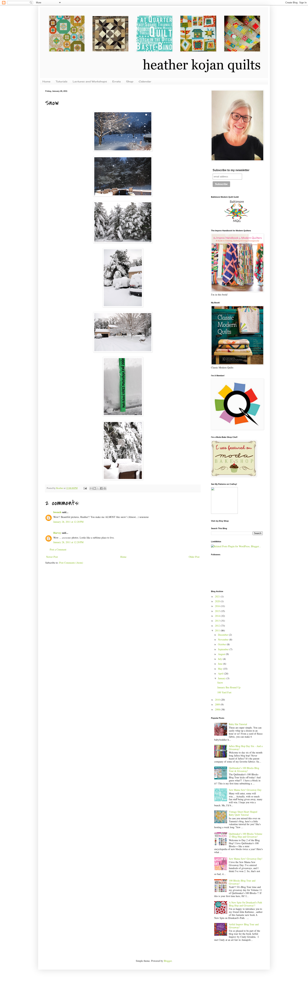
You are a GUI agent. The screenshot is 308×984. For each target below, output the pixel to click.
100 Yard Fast (224, 692)
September (223, 649)
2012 (218, 625)
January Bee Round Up (228, 687)
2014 (218, 616)
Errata (116, 81)
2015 (218, 611)
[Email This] (91, 488)
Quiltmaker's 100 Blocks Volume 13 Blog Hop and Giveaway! (245, 835)
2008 (218, 709)
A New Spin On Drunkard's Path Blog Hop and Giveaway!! (245, 904)
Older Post (194, 556)
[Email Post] (85, 488)
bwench (57, 512)
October (222, 644)
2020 (218, 601)
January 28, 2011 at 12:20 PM (68, 521)
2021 (218, 596)
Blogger (168, 960)
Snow (220, 682)
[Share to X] (98, 488)
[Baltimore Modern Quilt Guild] (237, 222)
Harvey (57, 533)
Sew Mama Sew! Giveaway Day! (245, 858)
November (223, 639)
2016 (218, 606)
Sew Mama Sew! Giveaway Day (245, 790)
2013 (218, 620)
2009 (218, 704)
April (221, 673)
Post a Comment (58, 549)
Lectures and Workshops (90, 81)
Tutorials (61, 81)
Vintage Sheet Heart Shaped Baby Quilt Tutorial (243, 813)
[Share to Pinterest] (105, 488)
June (220, 663)
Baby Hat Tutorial (238, 724)
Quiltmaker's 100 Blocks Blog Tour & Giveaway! (244, 769)
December (223, 634)
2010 (218, 699)
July (220, 659)
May (220, 668)
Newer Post (52, 556)
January (222, 678)
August (222, 654)
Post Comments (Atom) (71, 562)
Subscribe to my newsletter (231, 170)
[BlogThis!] (94, 488)
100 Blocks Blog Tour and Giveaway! (242, 882)
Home (46, 81)
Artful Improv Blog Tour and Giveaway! (244, 926)
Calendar (145, 81)
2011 (218, 630)
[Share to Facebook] (101, 488)
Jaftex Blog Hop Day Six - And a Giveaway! (246, 747)
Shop (129, 81)
